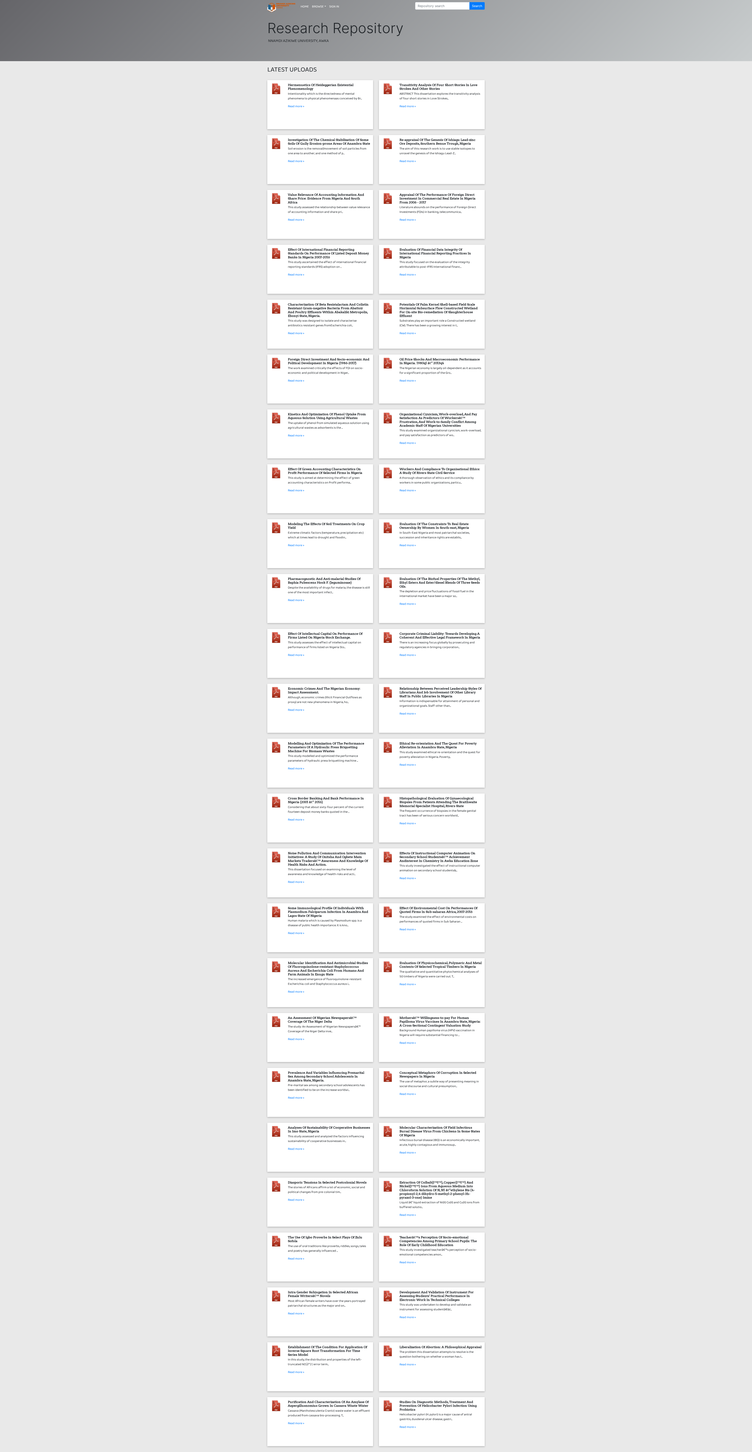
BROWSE (318, 7)
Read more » (296, 107)
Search (477, 6)
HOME (305, 7)
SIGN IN (334, 7)
